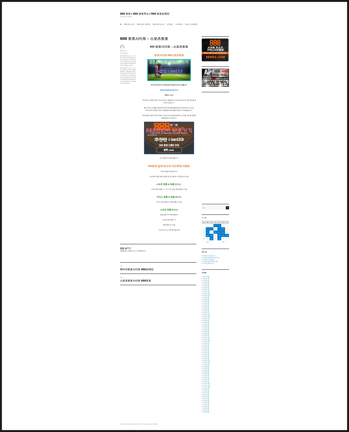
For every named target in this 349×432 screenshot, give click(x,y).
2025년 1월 (206, 312)
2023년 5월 (206, 351)
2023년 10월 (206, 341)
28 (211, 239)
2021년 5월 (206, 396)
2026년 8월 (206, 276)
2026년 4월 (206, 284)
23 (219, 235)
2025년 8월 (206, 299)
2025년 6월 (206, 303)
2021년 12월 (206, 383)
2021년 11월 (206, 385)
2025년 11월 (206, 293)
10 (223, 229)
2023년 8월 (206, 345)
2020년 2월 (206, 412)
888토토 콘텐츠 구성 (208, 263)
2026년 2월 (206, 288)
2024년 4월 (206, 330)
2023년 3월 (206, 354)
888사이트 (126, 57)
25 (227, 235)
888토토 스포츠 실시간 (209, 255)
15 (215, 232)
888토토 (126, 65)
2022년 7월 (206, 370)
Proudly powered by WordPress (150, 424)
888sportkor (123, 50)
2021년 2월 (206, 402)
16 (219, 232)
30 (219, 239)
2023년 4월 (206, 353)
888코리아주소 (128, 81)
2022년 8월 (206, 368)
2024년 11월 (206, 316)
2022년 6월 (206, 372)
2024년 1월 (206, 335)
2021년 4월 (206, 398)
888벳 (134, 70)
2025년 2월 (206, 311)
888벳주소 (123, 71)
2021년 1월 (206, 404)
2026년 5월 (206, 282)
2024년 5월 (206, 328)
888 (121, 56)
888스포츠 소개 (129, 24)
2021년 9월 (206, 389)
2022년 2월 (206, 379)
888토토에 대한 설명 (208, 259)
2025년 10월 (206, 295)
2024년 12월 (206, 314)
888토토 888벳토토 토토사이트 (211, 257)
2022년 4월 (206, 375)
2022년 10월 (206, 364)
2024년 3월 (206, 332)
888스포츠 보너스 (159, 24)
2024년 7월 (206, 324)
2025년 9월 (206, 297)
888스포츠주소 (127, 59)
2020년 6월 (206, 406)
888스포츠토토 (129, 61)
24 (223, 235)
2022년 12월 (206, 360)
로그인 (136, 251)
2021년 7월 (206, 393)
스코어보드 (179, 24)
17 (223, 232)
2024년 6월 (206, 326)
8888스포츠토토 (127, 70)
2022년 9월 (206, 366)
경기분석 (170, 24)
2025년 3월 (206, 309)
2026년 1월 (206, 290)
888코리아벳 (127, 63)
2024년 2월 (206, 333)
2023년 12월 (206, 337)
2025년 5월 (206, 305)
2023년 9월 (206, 343)
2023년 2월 (206, 356)
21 (211, 235)
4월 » (223, 242)
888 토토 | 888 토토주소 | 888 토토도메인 (144, 13)
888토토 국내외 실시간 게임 (210, 261)
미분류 (131, 65)
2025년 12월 (206, 291)
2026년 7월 (206, 278)
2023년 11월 (206, 339)
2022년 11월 (206, 362)
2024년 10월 (206, 318)
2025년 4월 (206, 307)
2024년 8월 (206, 322)
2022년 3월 (206, 377)
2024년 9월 (206, 320)
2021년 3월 (206, 400)
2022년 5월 (206, 374)
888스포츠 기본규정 (143, 24)
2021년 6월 (206, 395)
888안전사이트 (128, 77)
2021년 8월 (206, 391)
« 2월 (207, 242)
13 (207, 232)
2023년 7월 (206, 347)
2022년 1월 (206, 381)
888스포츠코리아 (126, 75)
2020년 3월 (206, 410)
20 (207, 235)
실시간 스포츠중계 (191, 24)
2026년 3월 (206, 286)
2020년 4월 (206, 408)
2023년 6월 (206, 349)
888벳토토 (129, 71)
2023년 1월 (206, 358)
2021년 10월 (206, 387)
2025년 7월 (206, 301)
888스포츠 (126, 73)
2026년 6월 (206, 280)
